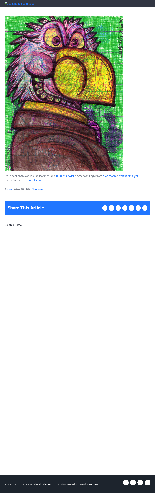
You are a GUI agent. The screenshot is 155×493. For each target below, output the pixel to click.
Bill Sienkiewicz (65, 176)
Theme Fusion (49, 484)
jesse (9, 189)
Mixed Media (37, 189)
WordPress (93, 484)
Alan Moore (110, 176)
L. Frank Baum (34, 180)
